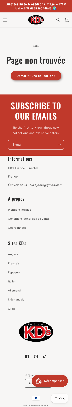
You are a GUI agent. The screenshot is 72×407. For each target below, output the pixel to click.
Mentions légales (19, 209)
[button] (5, 19)
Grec (11, 309)
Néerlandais (16, 299)
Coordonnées (17, 227)
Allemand (14, 290)
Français (14, 263)
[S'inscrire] (59, 145)
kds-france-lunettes (40, 405)
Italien (12, 281)
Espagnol (14, 272)
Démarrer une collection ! (36, 76)
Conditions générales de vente (29, 218)
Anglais (13, 254)
